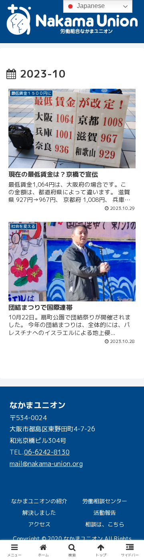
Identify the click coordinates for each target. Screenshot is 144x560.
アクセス (39, 524)
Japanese (90, 5)
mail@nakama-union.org (46, 463)
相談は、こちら (104, 524)
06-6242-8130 (47, 452)
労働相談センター (104, 501)
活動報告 (105, 512)
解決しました (39, 512)
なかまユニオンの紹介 (39, 501)
